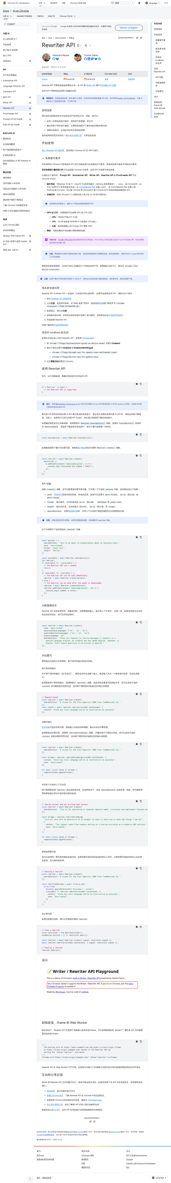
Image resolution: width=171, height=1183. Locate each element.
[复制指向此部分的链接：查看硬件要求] (62, 158)
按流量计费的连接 (65, 240)
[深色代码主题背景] (137, 384)
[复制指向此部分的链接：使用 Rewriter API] (67, 368)
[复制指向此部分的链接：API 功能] (53, 483)
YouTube (129, 1159)
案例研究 (53, 3)
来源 (101, 303)
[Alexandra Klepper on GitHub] (53, 59)
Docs (6, 10)
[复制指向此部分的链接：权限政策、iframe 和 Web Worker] (89, 1022)
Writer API (91, 85)
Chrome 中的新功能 (78, 3)
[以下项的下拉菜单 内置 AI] (12, 16)
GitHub (44, 79)
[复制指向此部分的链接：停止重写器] (54, 913)
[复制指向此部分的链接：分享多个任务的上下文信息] (68, 784)
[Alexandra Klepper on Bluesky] (57, 59)
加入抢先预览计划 (55, 1104)
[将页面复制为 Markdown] (86, 45)
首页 (43, 38)
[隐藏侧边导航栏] (30, 1178)
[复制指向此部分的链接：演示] (50, 960)
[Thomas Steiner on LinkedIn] (89, 59)
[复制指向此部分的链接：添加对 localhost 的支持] (70, 332)
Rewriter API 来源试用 (61, 299)
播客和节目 (85, 1167)
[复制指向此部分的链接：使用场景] (54, 110)
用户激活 (82, 448)
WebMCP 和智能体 (24, 16)
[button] (16, 80)
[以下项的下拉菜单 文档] (45, 3)
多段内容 (74, 511)
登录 (166, 3)
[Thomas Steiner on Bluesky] (96, 59)
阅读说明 (51, 1091)
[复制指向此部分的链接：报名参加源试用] (61, 288)
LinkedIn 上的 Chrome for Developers (141, 1163)
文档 (40, 3)
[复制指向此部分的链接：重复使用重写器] (58, 851)
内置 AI (6, 16)
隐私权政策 (47, 1178)
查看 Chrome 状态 (55, 1095)
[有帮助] (137, 38)
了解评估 (40, 16)
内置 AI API (55, 1110)
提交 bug (40, 1155)
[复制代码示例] (141, 384)
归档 (83, 1163)
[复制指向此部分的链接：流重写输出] (54, 722)
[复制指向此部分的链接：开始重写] (54, 655)
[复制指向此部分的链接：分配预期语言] (59, 605)
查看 (106, 79)
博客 (63, 3)
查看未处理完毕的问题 (45, 1159)
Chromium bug (94, 1100)
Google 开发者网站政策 (45, 1135)
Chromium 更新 (87, 1155)
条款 (38, 1178)
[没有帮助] (141, 38)
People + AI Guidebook (126, 98)
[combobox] (122, 3)
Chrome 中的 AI (66, 16)
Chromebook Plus (87, 187)
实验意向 (131, 79)
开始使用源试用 (61, 325)
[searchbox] (17, 24)
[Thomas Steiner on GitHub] (85, 59)
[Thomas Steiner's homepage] (99, 59)
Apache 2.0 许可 (115, 1132)
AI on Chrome (21, 10)
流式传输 (46, 727)
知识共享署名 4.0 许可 (76, 1132)
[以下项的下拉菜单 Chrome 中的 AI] (75, 16)
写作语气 (58, 494)
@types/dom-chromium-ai (66, 404)
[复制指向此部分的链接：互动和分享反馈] (65, 1075)
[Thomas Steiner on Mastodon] (92, 59)
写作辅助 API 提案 (108, 85)
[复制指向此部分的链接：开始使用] (56, 143)
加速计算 (51, 16)
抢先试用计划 (76, 135)
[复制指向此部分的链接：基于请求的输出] (58, 668)
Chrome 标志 (88, 338)
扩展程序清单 (115, 315)
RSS (127, 1167)
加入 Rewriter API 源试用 (53, 150)
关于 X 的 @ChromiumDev (136, 1155)
